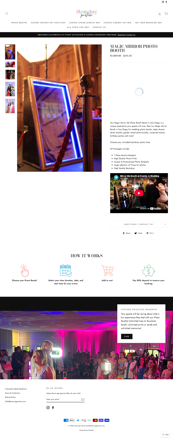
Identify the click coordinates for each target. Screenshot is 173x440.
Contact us (99, 27)
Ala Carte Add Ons (78, 27)
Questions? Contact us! (139, 224)
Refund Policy (10, 397)
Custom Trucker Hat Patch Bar (48, 22)
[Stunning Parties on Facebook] (52, 407)
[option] (86, 34)
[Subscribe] (82, 399)
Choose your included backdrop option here (130, 142)
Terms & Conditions (12, 393)
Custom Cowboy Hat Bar (117, 22)
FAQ (126, 336)
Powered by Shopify (86, 430)
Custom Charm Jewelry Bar (84, 22)
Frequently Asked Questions (15, 389)
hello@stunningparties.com (15, 401)
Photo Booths (19, 22)
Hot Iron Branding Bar (148, 22)
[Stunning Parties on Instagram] (48, 407)
